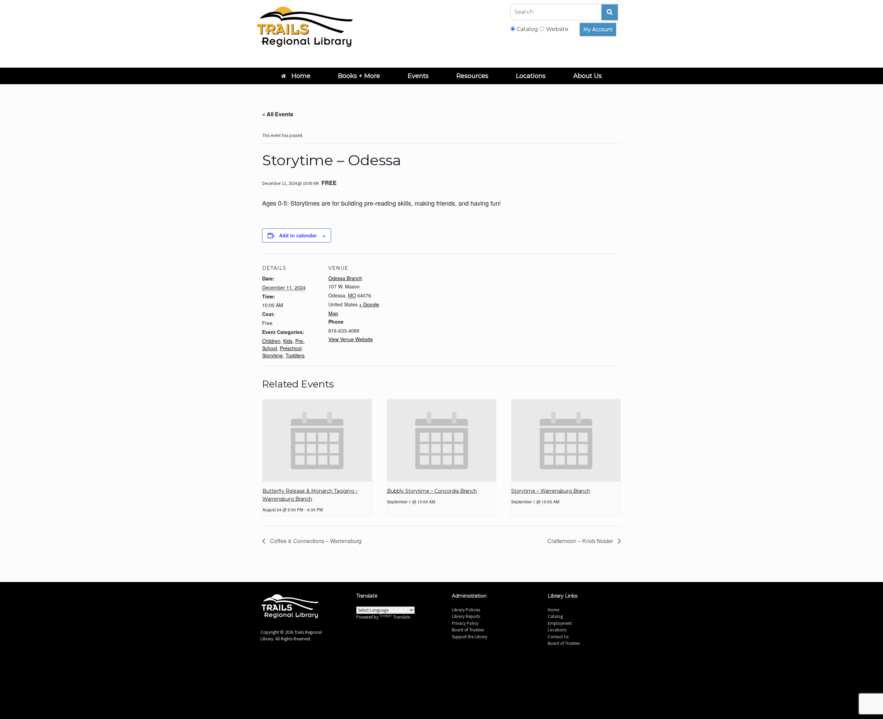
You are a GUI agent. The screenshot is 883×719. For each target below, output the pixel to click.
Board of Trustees (468, 630)
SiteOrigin (450, 670)
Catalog (555, 616)
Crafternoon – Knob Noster (580, 541)
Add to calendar (298, 235)
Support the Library (469, 637)
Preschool (290, 348)
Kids (287, 340)
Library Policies (466, 610)
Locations (531, 76)
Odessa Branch (345, 278)
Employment (560, 623)
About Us (587, 76)
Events (418, 76)
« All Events (277, 114)
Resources (472, 76)
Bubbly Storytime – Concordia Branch (432, 491)
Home (300, 76)
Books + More (359, 76)
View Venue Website (350, 339)
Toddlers (295, 355)
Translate (401, 617)
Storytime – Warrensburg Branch (550, 491)
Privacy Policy (465, 623)
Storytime (272, 355)
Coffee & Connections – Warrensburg (315, 541)
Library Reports (466, 616)
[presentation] (317, 441)
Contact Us (558, 637)
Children (271, 340)
